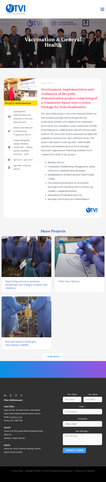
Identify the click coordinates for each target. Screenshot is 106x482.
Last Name (92, 394)
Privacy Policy (17, 470)
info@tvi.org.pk (15, 417)
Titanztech (90, 470)
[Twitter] (21, 395)
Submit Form (74, 450)
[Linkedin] (5, 395)
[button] (53, 357)
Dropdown (82, 418)
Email (81, 406)
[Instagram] (16, 395)
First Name (72, 394)
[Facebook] (10, 395)
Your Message (81, 431)
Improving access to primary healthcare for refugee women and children (26, 285)
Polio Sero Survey (69, 281)
